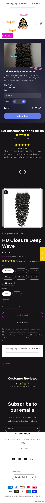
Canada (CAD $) (21, 477)
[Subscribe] (37, 429)
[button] (3, 24)
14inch (34, 271)
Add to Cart (22, 116)
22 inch (8, 283)
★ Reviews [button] (42, 254)
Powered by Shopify (34, 496)
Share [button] (7, 363)
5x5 (17, 294)
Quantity (5, 300)
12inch (21, 271)
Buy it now (22, 323)
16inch (8, 277)
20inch (34, 277)
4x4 (6, 294)
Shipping (5, 256)
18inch (21, 277)
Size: (5, 90)
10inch (8, 271)
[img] (22, 135)
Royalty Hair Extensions (18, 496)
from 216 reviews (22, 138)
